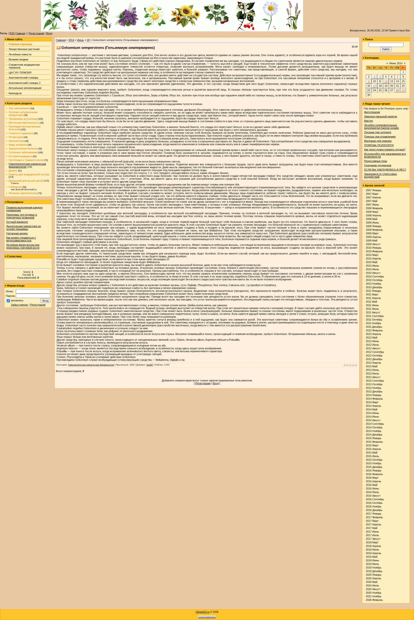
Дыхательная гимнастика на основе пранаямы (23, 227)
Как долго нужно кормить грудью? (384, 149)
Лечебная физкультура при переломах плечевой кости (22, 246)
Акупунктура (16, 140)
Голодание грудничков (377, 165)
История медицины (20, 156)
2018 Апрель (373, 546)
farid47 (149, 365)
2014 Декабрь (374, 434)
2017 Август (373, 538)
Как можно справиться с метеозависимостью (21, 239)
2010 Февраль (374, 251)
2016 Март (372, 477)
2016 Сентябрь (375, 499)
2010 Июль (372, 269)
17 (374, 85)
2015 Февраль (374, 441)
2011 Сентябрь (375, 316)
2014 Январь (373, 395)
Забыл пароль (19, 304)
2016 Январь (373, 470)
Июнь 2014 (395, 63)
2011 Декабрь (374, 326)
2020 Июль (372, 585)
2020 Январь (373, 574)
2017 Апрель (373, 524)
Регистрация (36, 33)
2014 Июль (372, 416)
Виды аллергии (18, 144)
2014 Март (372, 402)
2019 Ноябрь (373, 567)
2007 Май (371, 201)
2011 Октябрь (374, 319)
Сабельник (15, 186)
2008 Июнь (372, 222)
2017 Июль (372, 535)
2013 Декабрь (374, 391)
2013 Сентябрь (375, 380)
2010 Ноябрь (373, 283)
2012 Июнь (372, 341)
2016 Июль (372, 492)
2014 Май (371, 409)
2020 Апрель (373, 578)
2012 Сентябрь (375, 351)
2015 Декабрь (374, 466)
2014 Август (373, 420)
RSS (12, 33)
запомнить (17, 300)
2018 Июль (372, 549)
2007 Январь (373, 190)
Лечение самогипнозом (23, 193)
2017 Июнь (372, 531)
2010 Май (371, 262)
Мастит (368, 120)
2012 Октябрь (374, 355)
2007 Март (372, 193)
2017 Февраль (374, 517)
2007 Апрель (373, 197)
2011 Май (371, 301)
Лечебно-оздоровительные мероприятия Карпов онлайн (381, 126)
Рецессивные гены (375, 161)
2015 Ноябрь (373, 463)
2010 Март (372, 254)
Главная (20, 33)
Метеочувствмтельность (24, 122)
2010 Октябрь (374, 280)
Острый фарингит (17, 221)
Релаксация (16, 137)
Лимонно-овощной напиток (380, 116)
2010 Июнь (372, 265)
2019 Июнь (372, 560)
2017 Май (371, 528)
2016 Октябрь (374, 502)
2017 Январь (373, 513)
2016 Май (371, 484)
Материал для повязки (377, 140)
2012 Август (373, 348)
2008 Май (371, 219)
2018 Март (372, 542)
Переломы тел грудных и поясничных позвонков (21, 216)
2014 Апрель (373, 405)
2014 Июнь (372, 413)
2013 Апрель (373, 362)
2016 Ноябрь (373, 506)
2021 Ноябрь (373, 596)
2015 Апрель (373, 449)
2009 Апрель (373, 236)
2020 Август (373, 589)
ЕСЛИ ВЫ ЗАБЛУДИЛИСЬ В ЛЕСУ (385, 169)
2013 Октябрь (374, 384)
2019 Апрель (373, 553)
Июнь (80, 40)
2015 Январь (373, 438)
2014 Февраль (374, 398)
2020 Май (371, 581)
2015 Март (372, 445)
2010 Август (373, 272)
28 (88, 40)
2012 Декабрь (374, 359)
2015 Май (371, 452)
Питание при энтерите (377, 132)
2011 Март (372, 294)
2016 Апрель (373, 481)
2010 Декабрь (374, 287)
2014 (71, 40)
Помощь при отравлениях (380, 136)
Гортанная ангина (17, 233)
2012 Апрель (373, 334)
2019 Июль (372, 564)
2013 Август (373, 377)
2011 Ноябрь (373, 323)
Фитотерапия (372, 112)
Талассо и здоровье (21, 133)
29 (403, 90)
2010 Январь (373, 247)
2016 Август (373, 495)
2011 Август (373, 312)
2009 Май (371, 240)
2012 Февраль (374, 330)
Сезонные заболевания (23, 152)
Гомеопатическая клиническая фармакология (91, 365)
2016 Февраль (374, 474)
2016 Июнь (372, 488)
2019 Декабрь (374, 571)
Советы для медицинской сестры (29, 174)
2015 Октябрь (374, 459)
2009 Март (372, 233)
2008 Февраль (374, 208)
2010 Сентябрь (375, 276)
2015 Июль (372, 456)
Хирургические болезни (23, 148)
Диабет (13, 170)
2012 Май (371, 337)
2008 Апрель (373, 215)
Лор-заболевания (19, 108)
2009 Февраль (374, 229)
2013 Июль (372, 373)
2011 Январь (373, 290)
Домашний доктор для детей (26, 180)
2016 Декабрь (374, 510)
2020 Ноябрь (373, 592)
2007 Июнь (372, 204)
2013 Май (371, 366)
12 (386, 81)
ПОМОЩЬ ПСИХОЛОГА (379, 145)
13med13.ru (202, 611)
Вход (49, 33)
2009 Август (373, 244)
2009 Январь (373, 226)
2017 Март (372, 520)
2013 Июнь (372, 369)
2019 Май (371, 556)
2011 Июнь (372, 305)
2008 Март (372, 211)
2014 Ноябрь (373, 431)
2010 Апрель (373, 258)
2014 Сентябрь (375, 423)
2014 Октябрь (374, 427)
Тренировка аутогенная (23, 118)
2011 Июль (372, 308)
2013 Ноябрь (373, 387)
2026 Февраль (374, 599)
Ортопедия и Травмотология (26, 160)
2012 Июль (372, 344)
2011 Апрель (373, 298)
